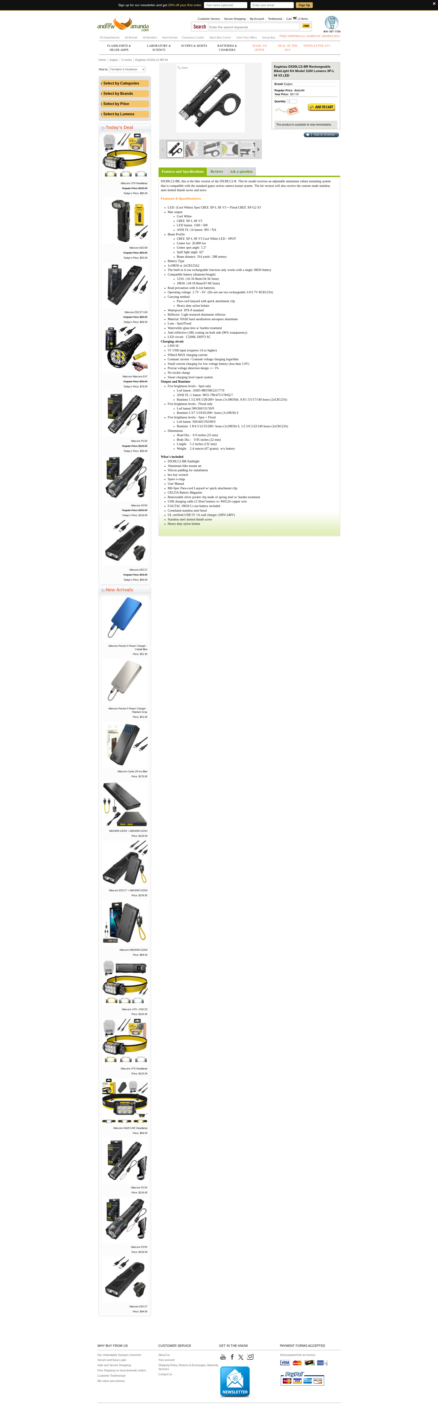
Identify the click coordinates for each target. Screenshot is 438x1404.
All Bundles (150, 37)
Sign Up (304, 5)
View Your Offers (247, 37)
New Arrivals (170, 37)
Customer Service (209, 19)
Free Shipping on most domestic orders (121, 1370)
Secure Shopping (235, 19)
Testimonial (275, 19)
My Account (257, 19)
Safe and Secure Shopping (114, 1365)
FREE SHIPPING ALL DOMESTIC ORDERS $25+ (310, 36)
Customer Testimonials (111, 1375)
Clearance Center (193, 37)
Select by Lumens (118, 114)
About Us (164, 1355)
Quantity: (280, 101)
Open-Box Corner (220, 37)
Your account (166, 1360)
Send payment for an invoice (297, 1355)
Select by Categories (120, 83)
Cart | (292, 19)
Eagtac (114, 60)
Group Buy (268, 37)
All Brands (131, 37)
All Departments (110, 37)
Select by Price (115, 104)
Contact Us (165, 1374)
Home (102, 60)
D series (127, 60)
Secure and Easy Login (111, 1360)
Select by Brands (117, 93)
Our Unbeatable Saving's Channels (119, 1355)
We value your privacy (111, 1381)
